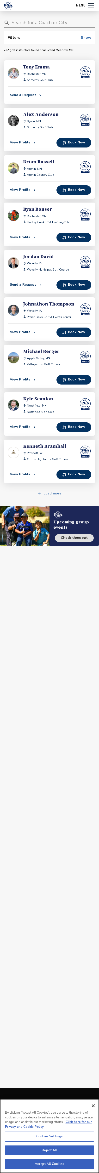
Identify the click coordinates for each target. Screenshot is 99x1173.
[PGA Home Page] (8, 5)
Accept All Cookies (49, 1164)
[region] (49, 1136)
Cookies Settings (49, 1136)
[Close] (93, 1105)
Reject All (49, 1150)
